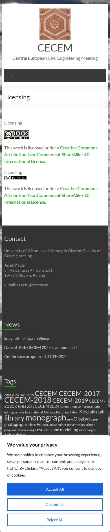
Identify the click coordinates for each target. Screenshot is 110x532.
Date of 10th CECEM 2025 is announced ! (40, 347)
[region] (55, 483)
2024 (22, 394)
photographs (16, 424)
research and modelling (56, 429)
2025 (30, 394)
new (70, 419)
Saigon (91, 430)
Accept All (55, 489)
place (32, 424)
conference (85, 406)
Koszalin (88, 412)
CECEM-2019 (70, 400)
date (97, 406)
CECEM (54, 47)
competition (68, 406)
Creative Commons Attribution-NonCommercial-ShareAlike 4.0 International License (51, 154)
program (10, 430)
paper (94, 419)
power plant (58, 424)
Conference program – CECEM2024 (36, 356)
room (82, 430)
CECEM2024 (47, 406)
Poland (43, 424)
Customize (55, 504)
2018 (7, 394)
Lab (101, 411)
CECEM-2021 (24, 406)
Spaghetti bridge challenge (27, 338)
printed (90, 424)
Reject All (55, 519)
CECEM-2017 (79, 393)
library (14, 417)
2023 (15, 394)
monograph (45, 417)
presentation (76, 424)
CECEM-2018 (28, 399)
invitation (71, 412)
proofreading (25, 430)
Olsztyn (82, 419)
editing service (14, 412)
